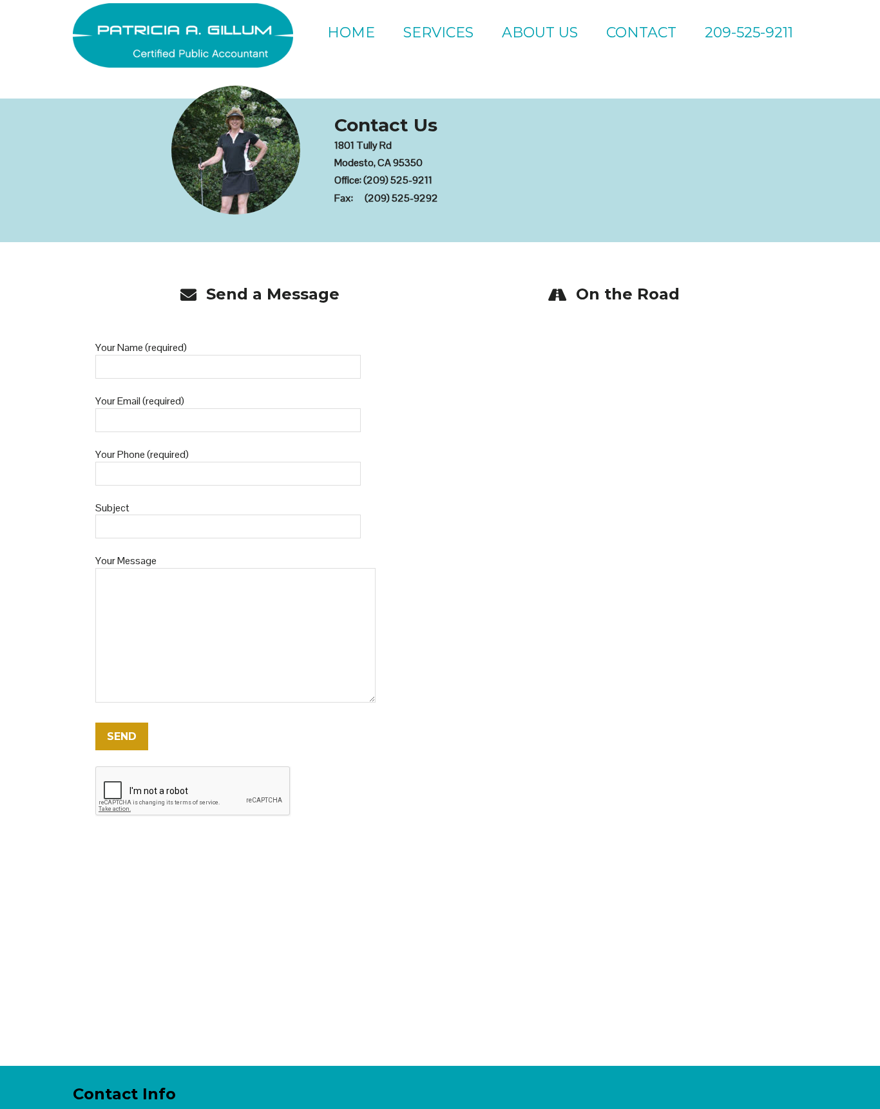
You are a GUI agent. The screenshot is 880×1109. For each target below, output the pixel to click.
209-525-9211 (749, 32)
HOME (351, 32)
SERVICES (438, 32)
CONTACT (641, 32)
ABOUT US (540, 32)
